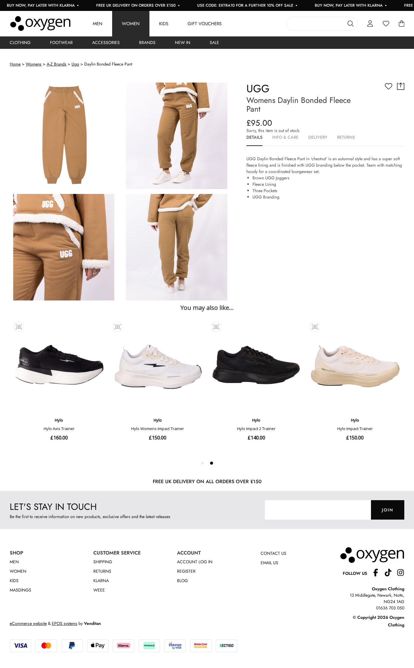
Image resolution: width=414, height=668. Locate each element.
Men (97, 24)
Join (387, 510)
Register (186, 571)
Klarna (101, 581)
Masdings (20, 590)
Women (131, 24)
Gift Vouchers (205, 24)
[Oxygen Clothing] (40, 23)
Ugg (75, 64)
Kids (163, 24)
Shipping (102, 562)
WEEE (99, 590)
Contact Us (273, 553)
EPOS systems (64, 623)
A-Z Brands (56, 64)
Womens (34, 64)
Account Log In (194, 562)
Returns (102, 571)
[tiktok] (390, 573)
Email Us (269, 563)
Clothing (20, 42)
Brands (147, 42)
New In (182, 42)
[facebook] (378, 573)
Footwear (61, 42)
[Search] (350, 23)
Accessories (106, 42)
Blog (182, 581)
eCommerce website (28, 623)
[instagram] (400, 573)
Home (15, 64)
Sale (214, 42)
